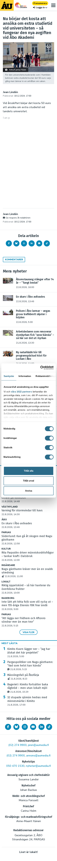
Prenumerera (40, 3)
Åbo (4, 519)
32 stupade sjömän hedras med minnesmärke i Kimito (27, 701)
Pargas (6, 532)
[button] (40, 7)
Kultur (6, 548)
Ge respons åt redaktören (18, 217)
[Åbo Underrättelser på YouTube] (33, 727)
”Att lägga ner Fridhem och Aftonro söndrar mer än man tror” (23, 622)
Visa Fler (28, 632)
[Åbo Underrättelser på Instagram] (25, 727)
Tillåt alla (28, 470)
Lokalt (6, 581)
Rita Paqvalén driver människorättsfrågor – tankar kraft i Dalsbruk (28, 556)
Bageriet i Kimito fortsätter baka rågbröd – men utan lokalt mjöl (27, 688)
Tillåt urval (28, 480)
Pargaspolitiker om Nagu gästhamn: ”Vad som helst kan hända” (30, 665)
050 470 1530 (15, 766)
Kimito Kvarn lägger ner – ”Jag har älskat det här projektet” (28, 652)
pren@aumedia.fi (38, 745)
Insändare (8, 565)
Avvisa (28, 490)
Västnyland (10, 506)
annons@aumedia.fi (38, 755)
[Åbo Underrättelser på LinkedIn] (41, 727)
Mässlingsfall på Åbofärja (23, 676)
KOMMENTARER (14, 259)
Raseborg (8, 598)
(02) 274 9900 (17, 745)
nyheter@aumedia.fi (38, 766)
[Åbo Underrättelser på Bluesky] (16, 727)
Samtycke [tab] (8, 376)
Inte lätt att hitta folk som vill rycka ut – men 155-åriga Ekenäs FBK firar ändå (27, 605)
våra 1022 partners (21, 391)
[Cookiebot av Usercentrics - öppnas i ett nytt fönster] (41, 368)
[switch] (49, 438)
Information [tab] (25, 376)
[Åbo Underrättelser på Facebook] (8, 727)
